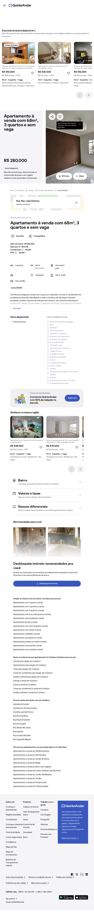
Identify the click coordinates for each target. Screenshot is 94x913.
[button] (47, 482)
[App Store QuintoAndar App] (81, 897)
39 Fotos (65, 176)
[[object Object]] (80, 124)
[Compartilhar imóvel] (52, 116)
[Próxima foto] (30, 52)
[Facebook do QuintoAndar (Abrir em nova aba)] (71, 874)
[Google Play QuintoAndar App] (66, 897)
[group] (18, 65)
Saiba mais (72, 398)
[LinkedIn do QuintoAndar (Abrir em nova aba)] (86, 874)
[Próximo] (88, 95)
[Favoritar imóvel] (60, 116)
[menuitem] (12, 190)
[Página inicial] (20, 5)
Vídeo (81, 176)
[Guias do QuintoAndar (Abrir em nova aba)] (81, 874)
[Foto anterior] (6, 52)
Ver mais (17, 308)
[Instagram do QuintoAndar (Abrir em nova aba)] (76, 874)
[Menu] (4, 5)
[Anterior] (79, 95)
